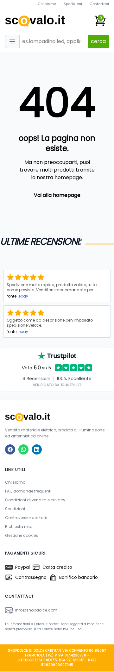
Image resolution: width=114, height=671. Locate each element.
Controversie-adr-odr (26, 517)
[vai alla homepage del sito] (57, 417)
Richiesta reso (18, 526)
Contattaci (99, 3)
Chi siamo (47, 3)
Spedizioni (73, 3)
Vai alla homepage (57, 195)
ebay (23, 296)
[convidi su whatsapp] (23, 449)
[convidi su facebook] (10, 449)
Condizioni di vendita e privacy (35, 500)
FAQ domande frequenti (28, 491)
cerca (98, 41)
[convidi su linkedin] (37, 449)
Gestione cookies (21, 535)
